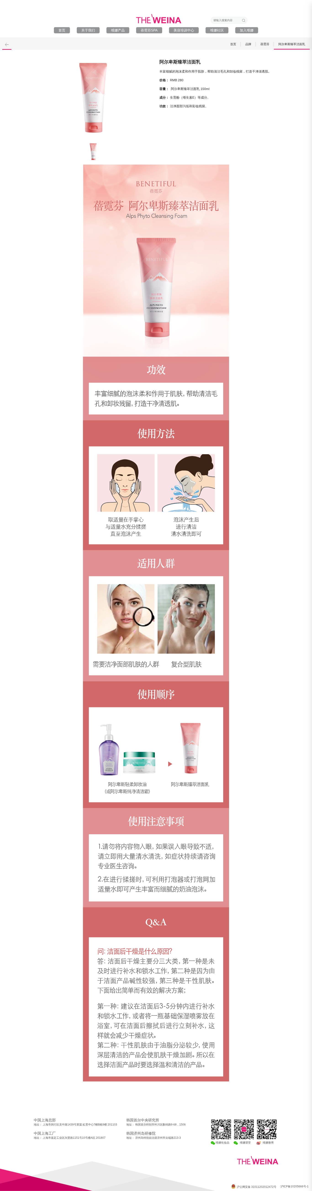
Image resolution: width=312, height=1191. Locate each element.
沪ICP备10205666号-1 (294, 1186)
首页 (61, 30)
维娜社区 (217, 30)
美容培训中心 (184, 30)
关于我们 (88, 30)
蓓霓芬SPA (149, 30)
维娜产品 (118, 30)
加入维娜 (247, 30)
